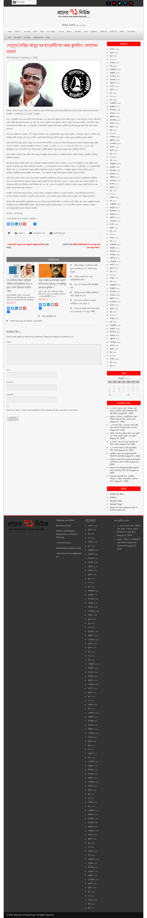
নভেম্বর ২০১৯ (114, 295)
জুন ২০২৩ (113, 153)
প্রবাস (86, 31)
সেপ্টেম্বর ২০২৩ (115, 143)
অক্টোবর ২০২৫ (114, 83)
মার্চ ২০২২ (113, 201)
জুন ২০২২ (113, 190)
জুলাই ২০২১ (114, 227)
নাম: (7, 370)
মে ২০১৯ (113, 315)
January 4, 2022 (29, 57)
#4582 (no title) (117, 494)
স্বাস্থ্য (48, 37)
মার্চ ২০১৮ (113, 362)
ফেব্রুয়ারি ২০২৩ (115, 163)
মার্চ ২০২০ (113, 281)
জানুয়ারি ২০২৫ (114, 106)
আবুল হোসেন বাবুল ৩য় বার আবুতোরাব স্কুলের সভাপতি (26, 244)
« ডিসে (110, 394)
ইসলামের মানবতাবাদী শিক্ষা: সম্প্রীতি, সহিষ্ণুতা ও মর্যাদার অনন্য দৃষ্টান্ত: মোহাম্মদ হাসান (124, 478)
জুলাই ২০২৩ (114, 150)
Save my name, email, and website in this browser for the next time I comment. (42, 410)
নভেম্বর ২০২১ (114, 214)
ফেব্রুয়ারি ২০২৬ (115, 69)
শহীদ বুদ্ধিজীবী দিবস (49, 316)
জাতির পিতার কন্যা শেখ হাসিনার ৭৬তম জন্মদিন (26, 321)
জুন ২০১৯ (113, 312)
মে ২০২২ (113, 194)
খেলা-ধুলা (61, 31)
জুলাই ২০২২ (114, 187)
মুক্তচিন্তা (94, 31)
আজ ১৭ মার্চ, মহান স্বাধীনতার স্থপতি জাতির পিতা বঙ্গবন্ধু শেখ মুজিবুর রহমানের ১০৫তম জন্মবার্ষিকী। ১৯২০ (51, 293)
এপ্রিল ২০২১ (114, 237)
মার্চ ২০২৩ (113, 160)
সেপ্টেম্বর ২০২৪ (115, 120)
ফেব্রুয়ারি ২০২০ (115, 285)
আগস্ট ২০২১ (114, 224)
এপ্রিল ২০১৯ (114, 318)
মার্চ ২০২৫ (113, 100)
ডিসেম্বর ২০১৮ (115, 332)
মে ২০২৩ (113, 157)
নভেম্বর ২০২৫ (115, 79)
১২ (119, 387)
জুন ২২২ (112, 365)
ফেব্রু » (128, 394)
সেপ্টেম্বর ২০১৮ (115, 342)
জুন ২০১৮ (113, 352)
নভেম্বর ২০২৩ (115, 137)
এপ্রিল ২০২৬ (114, 62)
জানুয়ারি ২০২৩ (114, 167)
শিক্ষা (9, 37)
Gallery (113, 497)
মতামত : (9, 342)
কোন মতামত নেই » (39, 233)
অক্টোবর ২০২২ (114, 177)
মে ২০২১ (113, 234)
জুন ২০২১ (113, 231)
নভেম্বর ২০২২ (115, 174)
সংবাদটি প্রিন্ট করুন (59, 233)
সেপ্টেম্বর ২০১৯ (115, 302)
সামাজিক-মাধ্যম (38, 37)
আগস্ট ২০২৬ (114, 49)
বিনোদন (69, 31)
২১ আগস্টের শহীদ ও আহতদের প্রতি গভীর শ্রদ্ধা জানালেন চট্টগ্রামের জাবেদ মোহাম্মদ (124, 426)
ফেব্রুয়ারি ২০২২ (115, 204)
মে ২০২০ (113, 275)
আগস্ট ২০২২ (114, 184)
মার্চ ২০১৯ (113, 322)
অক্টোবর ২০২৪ (114, 116)
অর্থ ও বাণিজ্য (51, 31)
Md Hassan (12, 57)
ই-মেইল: (9, 382)
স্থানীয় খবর (103, 31)
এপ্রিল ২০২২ (114, 197)
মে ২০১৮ (113, 355)
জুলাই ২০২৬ (114, 52)
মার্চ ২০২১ (113, 241)
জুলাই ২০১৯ (114, 308)
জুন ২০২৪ (113, 130)
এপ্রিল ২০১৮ (114, 359)
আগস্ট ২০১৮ (114, 345)
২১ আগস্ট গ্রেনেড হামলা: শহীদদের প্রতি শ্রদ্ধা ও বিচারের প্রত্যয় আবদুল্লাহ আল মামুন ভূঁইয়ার (123, 410)
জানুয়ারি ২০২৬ (114, 73)
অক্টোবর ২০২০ (114, 258)
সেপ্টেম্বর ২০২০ (115, 261)
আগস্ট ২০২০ (114, 264)
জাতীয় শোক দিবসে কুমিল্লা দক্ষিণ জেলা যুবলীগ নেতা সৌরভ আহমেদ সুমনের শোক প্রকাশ (125, 434)
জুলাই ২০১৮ (114, 349)
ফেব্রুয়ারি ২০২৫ (115, 103)
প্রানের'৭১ (22, 233)
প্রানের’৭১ (18, 31)
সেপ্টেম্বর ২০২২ (115, 180)
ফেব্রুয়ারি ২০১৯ (115, 325)
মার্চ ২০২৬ (113, 66)
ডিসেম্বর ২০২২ (115, 170)
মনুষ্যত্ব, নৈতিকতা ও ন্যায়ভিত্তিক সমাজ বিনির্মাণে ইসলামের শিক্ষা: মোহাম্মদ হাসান (123, 417)
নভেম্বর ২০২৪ (115, 113)
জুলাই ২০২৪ (114, 126)
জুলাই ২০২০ (114, 268)
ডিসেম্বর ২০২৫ (115, 76)
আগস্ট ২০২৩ (114, 147)
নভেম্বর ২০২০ (115, 254)
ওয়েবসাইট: (10, 394)
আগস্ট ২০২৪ (114, 123)
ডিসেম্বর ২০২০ (115, 251)
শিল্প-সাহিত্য (17, 37)
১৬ (137, 387)
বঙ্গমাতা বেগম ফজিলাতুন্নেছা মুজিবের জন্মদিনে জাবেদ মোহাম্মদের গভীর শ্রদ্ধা (124, 469)
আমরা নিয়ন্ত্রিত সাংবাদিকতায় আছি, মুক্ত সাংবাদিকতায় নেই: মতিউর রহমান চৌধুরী (84, 268)
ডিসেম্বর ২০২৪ (115, 110)
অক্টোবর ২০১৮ (114, 338)
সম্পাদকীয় (27, 37)
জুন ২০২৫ (113, 93)
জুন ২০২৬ (113, 56)
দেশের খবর (27, 31)
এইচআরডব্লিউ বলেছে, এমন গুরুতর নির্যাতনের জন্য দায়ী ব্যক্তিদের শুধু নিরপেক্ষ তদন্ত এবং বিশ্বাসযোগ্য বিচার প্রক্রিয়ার (20, 297)
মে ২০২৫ (113, 96)
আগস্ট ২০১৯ (114, 305)
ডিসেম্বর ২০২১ (115, 211)
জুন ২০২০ (113, 271)
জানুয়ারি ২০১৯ (114, 328)
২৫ (114, 391)
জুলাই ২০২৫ (114, 89)
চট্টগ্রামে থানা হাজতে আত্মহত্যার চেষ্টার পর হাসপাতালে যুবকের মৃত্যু (123, 508)
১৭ (109, 389)
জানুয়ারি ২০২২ (114, 207)
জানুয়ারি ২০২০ (114, 288)
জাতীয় (35, 31)
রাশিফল (122, 31)
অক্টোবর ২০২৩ (114, 140)
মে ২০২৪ (113, 133)
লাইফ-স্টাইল (131, 31)
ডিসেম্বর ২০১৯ (115, 291)
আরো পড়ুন (10, 302)
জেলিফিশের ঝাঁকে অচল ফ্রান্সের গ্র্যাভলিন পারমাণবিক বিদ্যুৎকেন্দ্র (123, 454)
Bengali (20, 2)
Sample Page (116, 501)
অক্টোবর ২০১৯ (114, 298)
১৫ (132, 387)
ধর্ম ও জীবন (77, 31)
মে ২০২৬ (113, 59)
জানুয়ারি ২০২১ (114, 248)
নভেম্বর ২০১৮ (114, 335)
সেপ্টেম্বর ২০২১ (115, 221)
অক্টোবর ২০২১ (114, 217)
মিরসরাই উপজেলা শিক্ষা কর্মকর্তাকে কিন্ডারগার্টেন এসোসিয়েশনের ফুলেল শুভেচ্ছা (125, 460)
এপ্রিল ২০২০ (114, 278)
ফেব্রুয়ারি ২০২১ (115, 244)
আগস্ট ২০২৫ (114, 86)
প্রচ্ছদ (10, 31)
